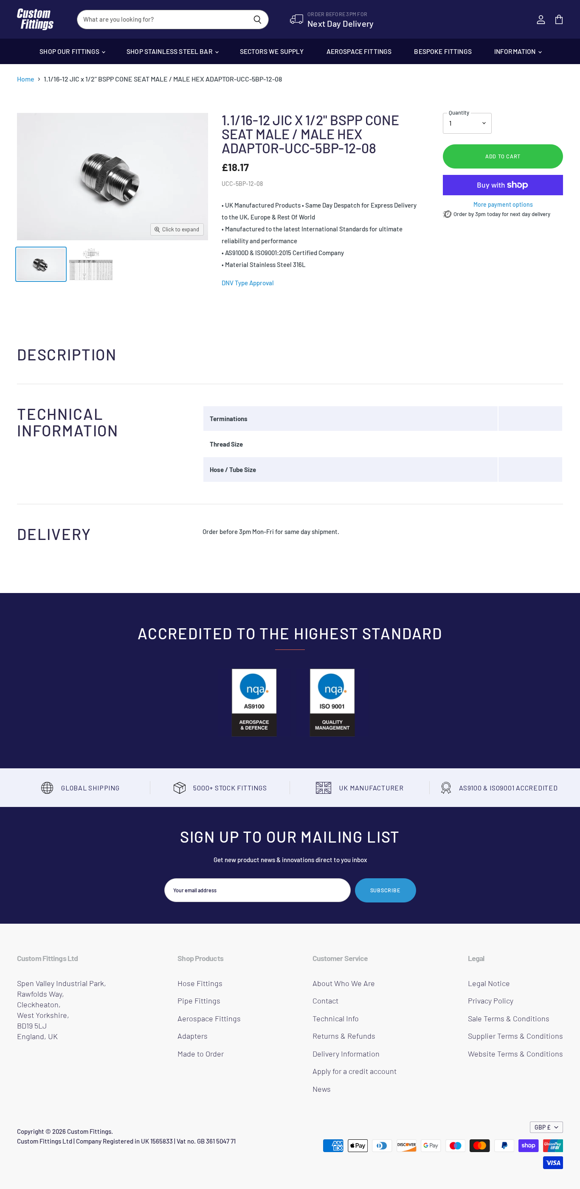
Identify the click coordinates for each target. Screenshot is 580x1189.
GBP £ (543, 1127)
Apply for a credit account (355, 1071)
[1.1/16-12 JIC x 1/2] (41, 264)
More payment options (503, 204)
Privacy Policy (490, 1000)
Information (515, 51)
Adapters (192, 1035)
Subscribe (385, 890)
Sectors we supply (272, 51)
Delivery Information (346, 1053)
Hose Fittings (199, 983)
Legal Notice (489, 983)
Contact (325, 1000)
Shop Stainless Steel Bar (170, 51)
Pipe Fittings (198, 1000)
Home (25, 79)
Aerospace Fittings (359, 51)
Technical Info (336, 1018)
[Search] (257, 19)
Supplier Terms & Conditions (515, 1035)
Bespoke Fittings (442, 51)
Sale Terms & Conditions (508, 1018)
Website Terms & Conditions (515, 1053)
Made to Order (200, 1053)
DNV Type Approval (248, 283)
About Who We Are (344, 983)
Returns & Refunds (344, 1035)
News (322, 1088)
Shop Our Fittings (70, 51)
